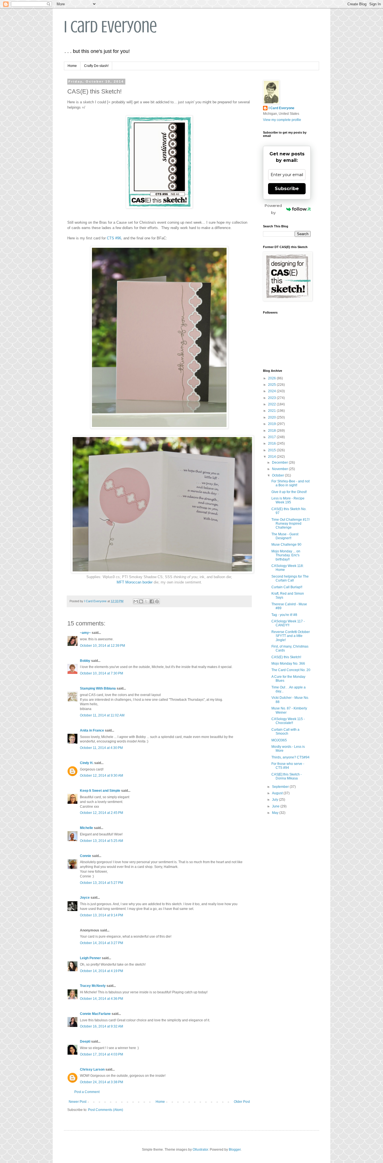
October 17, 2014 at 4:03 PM (101, 1054)
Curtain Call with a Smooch (285, 731)
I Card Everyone (110, 26)
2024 (272, 391)
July (275, 800)
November (280, 469)
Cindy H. (86, 763)
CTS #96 (114, 238)
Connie (85, 856)
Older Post (242, 1102)
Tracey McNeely (93, 986)
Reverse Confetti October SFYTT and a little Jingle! (290, 636)
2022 (272, 404)
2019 (272, 424)
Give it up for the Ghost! (289, 492)
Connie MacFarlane (95, 1014)
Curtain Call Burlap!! (286, 587)
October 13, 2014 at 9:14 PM (101, 915)
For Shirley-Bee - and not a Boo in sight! (290, 483)
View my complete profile (282, 120)
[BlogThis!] (141, 601)
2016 (272, 443)
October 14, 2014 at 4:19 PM (101, 971)
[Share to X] (146, 601)
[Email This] (136, 601)
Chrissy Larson (92, 1069)
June (276, 806)
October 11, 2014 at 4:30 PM (101, 748)
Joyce (85, 898)
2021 (272, 411)
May (275, 813)
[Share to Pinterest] (157, 601)
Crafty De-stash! (96, 66)
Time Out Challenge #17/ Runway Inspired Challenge (290, 524)
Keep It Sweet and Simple (100, 791)
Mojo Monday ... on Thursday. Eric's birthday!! (285, 555)
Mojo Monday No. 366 (288, 663)
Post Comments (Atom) (105, 1110)
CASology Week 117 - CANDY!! (288, 623)
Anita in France (92, 730)
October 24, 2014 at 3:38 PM (101, 1082)
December (280, 462)
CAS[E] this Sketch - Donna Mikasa (286, 776)
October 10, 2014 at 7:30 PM (101, 673)
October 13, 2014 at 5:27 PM (101, 883)
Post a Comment (87, 1092)
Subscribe (287, 188)
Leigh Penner (90, 958)
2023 (272, 398)
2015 (272, 450)
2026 (272, 378)
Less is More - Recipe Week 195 (287, 500)
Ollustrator (200, 1150)
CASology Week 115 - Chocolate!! (288, 721)
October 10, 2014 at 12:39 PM (102, 646)
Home (72, 66)
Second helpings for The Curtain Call (290, 578)
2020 (272, 417)
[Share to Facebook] (151, 601)
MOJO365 (279, 740)
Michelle (86, 828)
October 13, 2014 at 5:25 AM (101, 841)
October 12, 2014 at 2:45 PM (101, 813)
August (277, 793)
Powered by (273, 209)
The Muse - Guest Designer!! (284, 536)
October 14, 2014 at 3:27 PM (101, 943)
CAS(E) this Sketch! (286, 657)
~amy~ (85, 633)
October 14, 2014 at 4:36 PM (101, 999)
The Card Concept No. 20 (290, 670)
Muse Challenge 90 (286, 545)
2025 (272, 385)
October (278, 475)
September (281, 787)
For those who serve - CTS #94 (287, 766)
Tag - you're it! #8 (284, 615)
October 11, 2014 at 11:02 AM (102, 715)
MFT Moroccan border (135, 582)
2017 (272, 437)
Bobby (85, 661)
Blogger (235, 1150)
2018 (272, 431)
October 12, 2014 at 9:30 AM (101, 775)
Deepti (85, 1041)
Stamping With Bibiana (98, 688)
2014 (272, 457)
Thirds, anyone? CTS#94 (290, 757)
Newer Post (77, 1102)
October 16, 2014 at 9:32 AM (101, 1026)
